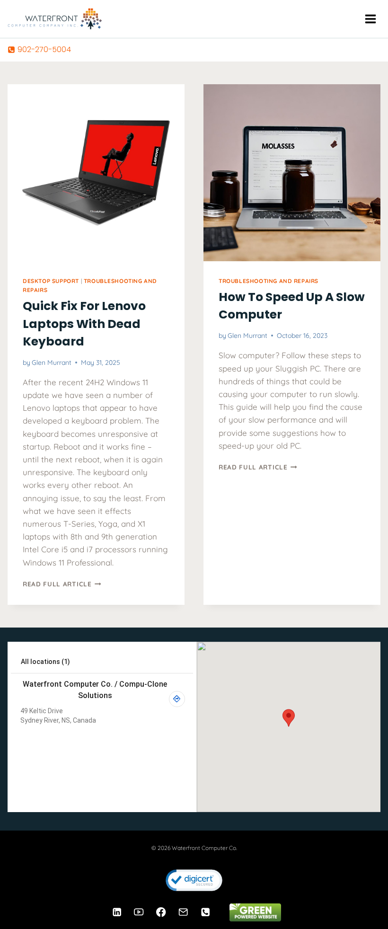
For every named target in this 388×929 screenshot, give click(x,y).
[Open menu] (370, 18)
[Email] (183, 912)
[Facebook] (161, 912)
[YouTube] (139, 912)
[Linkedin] (116, 912)
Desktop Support (51, 280)
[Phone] (205, 912)
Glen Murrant (51, 362)
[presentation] (96, 172)
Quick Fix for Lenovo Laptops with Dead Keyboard (84, 324)
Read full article (62, 584)
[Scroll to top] (364, 892)
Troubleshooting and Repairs (268, 280)
